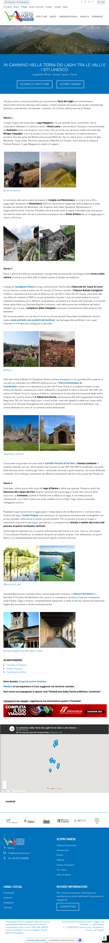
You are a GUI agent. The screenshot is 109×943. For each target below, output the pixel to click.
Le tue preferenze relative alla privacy (61, 940)
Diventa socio (23, 2)
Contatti (57, 7)
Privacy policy (86, 927)
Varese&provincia (68, 17)
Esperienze (97, 17)
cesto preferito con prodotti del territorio (33, 320)
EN (102, 2)
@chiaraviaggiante (13, 650)
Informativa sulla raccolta (36, 940)
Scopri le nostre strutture (32, 681)
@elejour (8, 370)
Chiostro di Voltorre (17, 665)
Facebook (8, 892)
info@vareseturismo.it (19, 853)
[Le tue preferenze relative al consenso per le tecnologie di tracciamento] (104, 938)
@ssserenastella (11, 190)
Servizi (53, 17)
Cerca (65, 7)
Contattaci (68, 906)
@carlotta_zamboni (13, 454)
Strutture (41, 17)
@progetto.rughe (34, 650)
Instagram (8, 902)
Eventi (16, 7)
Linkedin (7, 897)
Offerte (24, 7)
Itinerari (49, 7)
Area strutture (64, 874)
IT (99, 2)
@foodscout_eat (12, 584)
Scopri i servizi (70, 84)
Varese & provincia (66, 845)
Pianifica (84, 17)
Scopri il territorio (36, 7)
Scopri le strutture (34, 84)
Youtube (7, 907)
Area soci (11, 2)
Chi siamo (7, 7)
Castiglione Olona (16, 672)
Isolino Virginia (14, 668)
